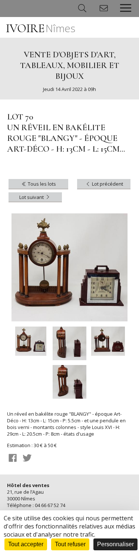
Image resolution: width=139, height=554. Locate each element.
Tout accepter (25, 544)
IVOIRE (40, 28)
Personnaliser (115, 544)
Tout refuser (70, 544)
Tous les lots (41, 183)
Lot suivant (32, 197)
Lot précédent (107, 183)
